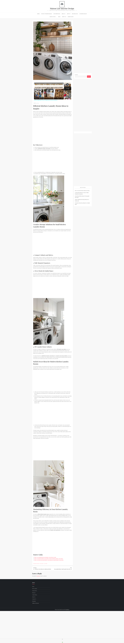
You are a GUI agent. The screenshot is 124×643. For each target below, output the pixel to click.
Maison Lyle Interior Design (62, 8)
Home (38, 13)
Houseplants (75, 13)
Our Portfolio (57, 13)
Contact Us (34, 599)
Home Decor (70, 16)
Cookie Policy (34, 594)
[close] (62, 639)
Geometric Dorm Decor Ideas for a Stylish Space (82, 203)
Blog (59, 16)
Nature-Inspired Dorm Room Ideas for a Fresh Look (82, 200)
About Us (64, 16)
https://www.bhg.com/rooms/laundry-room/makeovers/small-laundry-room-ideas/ (49, 560)
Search (76, 74)
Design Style (53, 16)
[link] (36, 84)
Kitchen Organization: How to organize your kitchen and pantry (48, 84)
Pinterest (33, 592)
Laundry (45, 563)
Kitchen (41, 563)
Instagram (34, 601)
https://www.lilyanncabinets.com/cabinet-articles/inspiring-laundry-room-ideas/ (48, 558)
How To (68, 13)
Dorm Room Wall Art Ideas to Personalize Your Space (82, 197)
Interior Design (83, 13)
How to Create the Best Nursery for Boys (82, 190)
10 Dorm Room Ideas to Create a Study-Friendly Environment (82, 193)
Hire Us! (63, 13)
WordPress (67, 609)
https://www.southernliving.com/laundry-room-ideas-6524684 (45, 557)
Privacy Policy (34, 588)
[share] (62, 84)
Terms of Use (34, 590)
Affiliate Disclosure (35, 603)
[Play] (68, 92)
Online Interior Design (46, 13)
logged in (38, 575)
